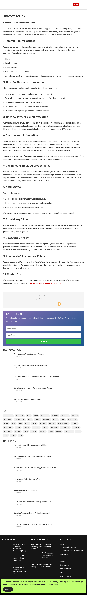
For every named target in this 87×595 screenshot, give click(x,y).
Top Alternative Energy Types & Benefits (47, 555)
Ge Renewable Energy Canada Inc (26, 490)
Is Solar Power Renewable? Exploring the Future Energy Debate (41, 547)
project (26, 427)
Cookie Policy (53, 584)
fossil (55, 419)
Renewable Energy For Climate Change (27, 399)
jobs (20, 423)
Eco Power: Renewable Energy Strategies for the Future (33, 502)
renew (45, 427)
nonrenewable (63, 423)
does (30, 419)
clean (36, 416)
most (27, 423)
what (6, 435)
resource (76, 427)
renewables (65, 427)
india (13, 423)
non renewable (65, 569)
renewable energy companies (74, 551)
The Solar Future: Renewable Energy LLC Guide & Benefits (41, 565)
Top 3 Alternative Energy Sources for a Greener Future (33, 524)
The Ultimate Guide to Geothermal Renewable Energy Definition (36, 377)
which (13, 435)
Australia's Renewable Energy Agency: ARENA (30, 445)
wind (20, 435)
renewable (54, 427)
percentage (8, 427)
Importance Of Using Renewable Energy (28, 479)
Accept (8, 589)
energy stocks (65, 576)
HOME (62, 545)
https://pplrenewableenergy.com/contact (46, 283)
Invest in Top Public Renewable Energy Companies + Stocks (35, 468)
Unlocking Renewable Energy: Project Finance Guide (32, 513)
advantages (8, 416)
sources (42, 431)
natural (52, 423)
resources (7, 431)
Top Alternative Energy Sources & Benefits (29, 354)
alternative (20, 416)
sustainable (69, 431)
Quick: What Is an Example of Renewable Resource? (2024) (19, 548)
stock (51, 431)
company (55, 416)
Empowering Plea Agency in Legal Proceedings (30, 365)
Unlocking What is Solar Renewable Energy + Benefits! (33, 456)
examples (46, 419)
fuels (63, 419)
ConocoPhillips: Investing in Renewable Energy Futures (19, 570)
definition (7, 419)
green (6, 423)
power (18, 427)
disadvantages (20, 419)
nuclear (74, 423)
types (78, 431)
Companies (64, 565)
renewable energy (69, 547)
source (33, 431)
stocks (58, 431)
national (43, 423)
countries (65, 416)
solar (26, 431)
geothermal (72, 419)
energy (37, 419)
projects (36, 427)
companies (44, 416)
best (28, 416)
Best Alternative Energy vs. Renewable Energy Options (33, 388)
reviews (17, 431)
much (34, 423)
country (75, 416)
